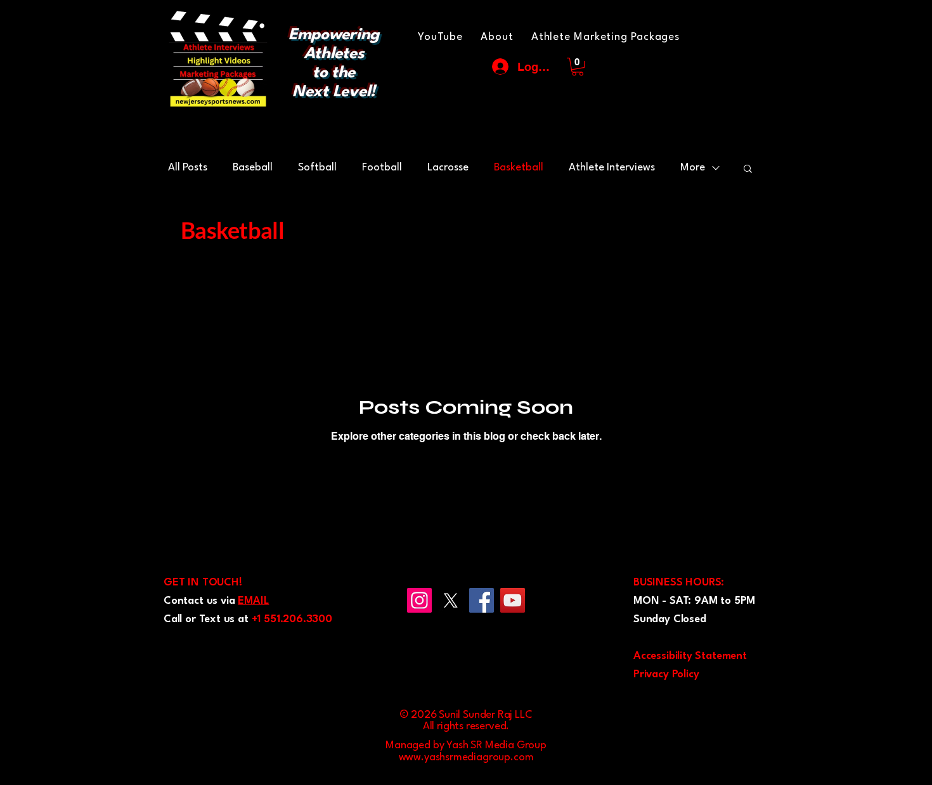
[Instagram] (419, 600)
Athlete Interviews (612, 167)
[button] (748, 169)
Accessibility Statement (690, 656)
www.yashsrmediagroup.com (466, 757)
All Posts (187, 167)
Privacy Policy (666, 674)
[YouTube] (512, 600)
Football (382, 167)
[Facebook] (481, 600)
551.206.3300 (298, 619)
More (692, 167)
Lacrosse (448, 167)
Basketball (518, 167)
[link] (577, 67)
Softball (317, 167)
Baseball (253, 167)
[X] (450, 600)
